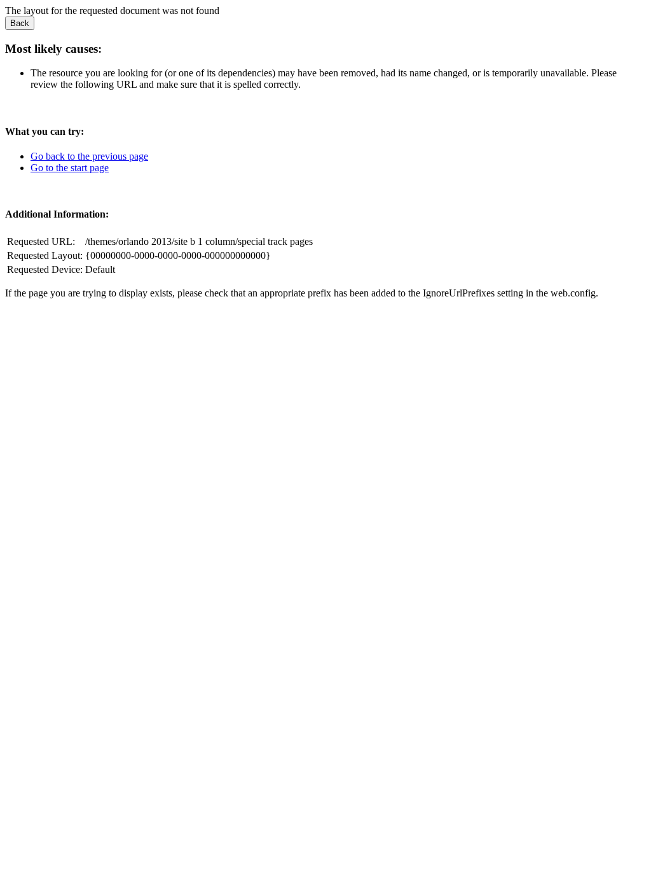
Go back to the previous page (89, 156)
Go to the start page (70, 167)
